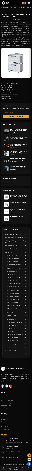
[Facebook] (2, 386)
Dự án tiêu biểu (5, 422)
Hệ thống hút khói (6, 405)
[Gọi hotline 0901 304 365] (29, 455)
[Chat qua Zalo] (29, 460)
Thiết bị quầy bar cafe (7, 400)
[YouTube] (10, 386)
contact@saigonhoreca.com (13, 451)
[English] (24, 3)
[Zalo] (6, 386)
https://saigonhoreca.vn (12, 457)
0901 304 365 (9, 113)
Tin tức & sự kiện (5, 427)
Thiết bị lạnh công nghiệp (8, 403)
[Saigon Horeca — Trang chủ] (5, 3)
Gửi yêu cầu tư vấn (15, 116)
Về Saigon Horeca (5, 419)
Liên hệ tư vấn (5, 429)
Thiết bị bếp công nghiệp (7, 398)
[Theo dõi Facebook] (29, 464)
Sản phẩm (4, 424)
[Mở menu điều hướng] (28, 3)
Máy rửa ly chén (5, 408)
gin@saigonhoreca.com (11, 453)
